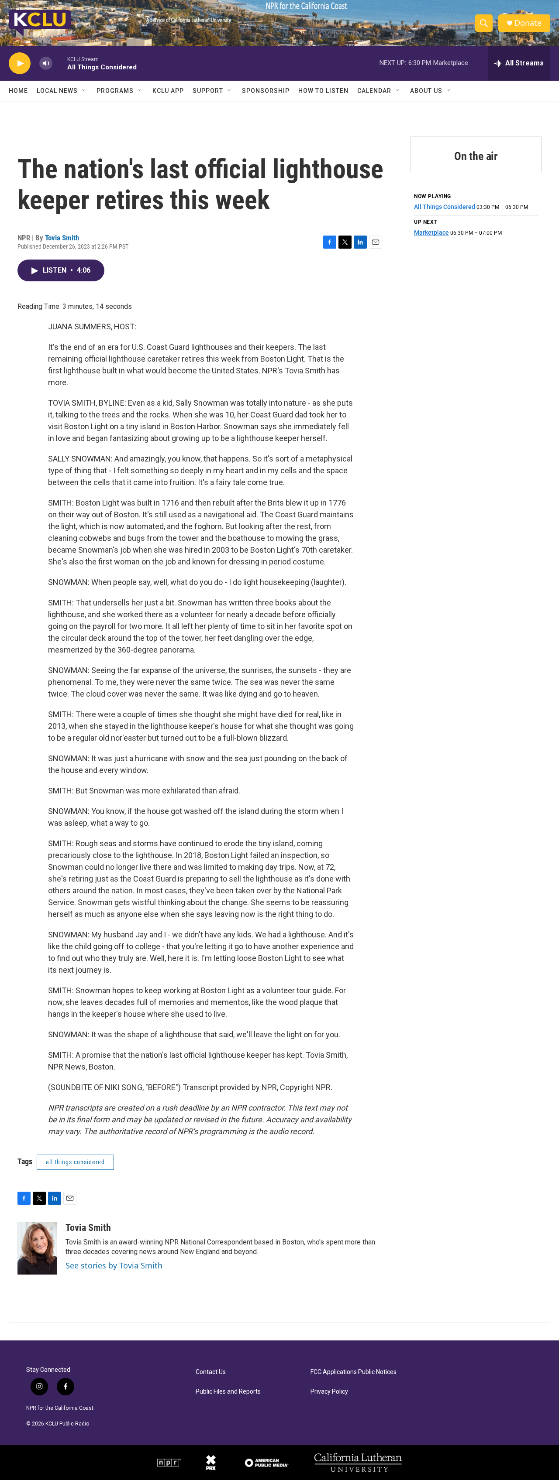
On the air (476, 156)
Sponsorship (266, 90)
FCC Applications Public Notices (354, 1372)
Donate (528, 22)
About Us (426, 90)
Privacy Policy (329, 1391)
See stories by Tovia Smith (114, 1265)
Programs (115, 90)
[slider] (60, 63)
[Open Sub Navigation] (84, 90)
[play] (20, 63)
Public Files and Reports (228, 1391)
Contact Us (211, 1372)
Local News (57, 90)
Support (208, 90)
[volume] (45, 63)
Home (18, 90)
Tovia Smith (62, 237)
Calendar (374, 90)
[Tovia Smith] (37, 1248)
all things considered (75, 1162)
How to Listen (323, 90)
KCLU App (168, 90)
